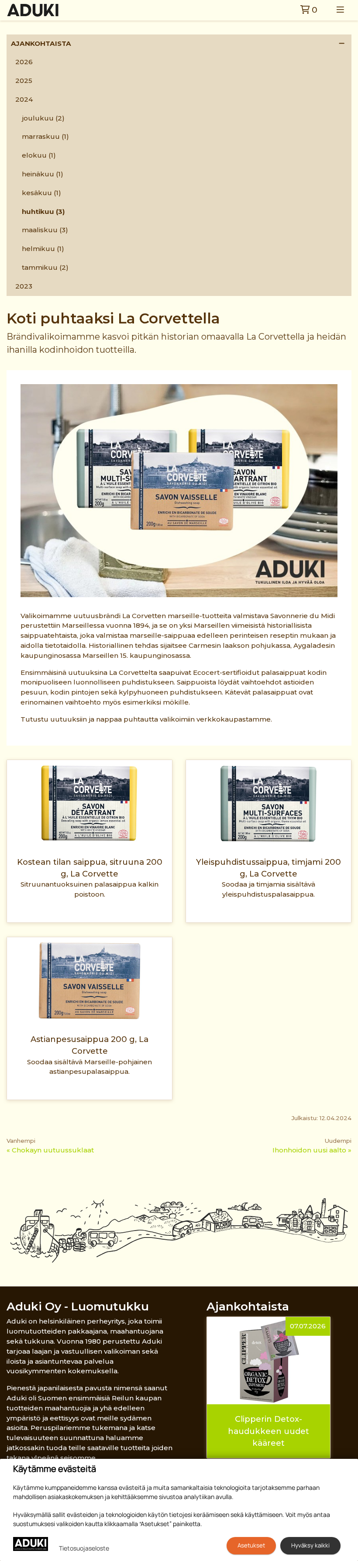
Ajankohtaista (41, 43)
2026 (24, 62)
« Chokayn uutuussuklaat (50, 1150)
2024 (24, 99)
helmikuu (43, 248)
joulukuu (43, 118)
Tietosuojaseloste (84, 1548)
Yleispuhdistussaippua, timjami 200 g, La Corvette (268, 868)
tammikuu (45, 267)
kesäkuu (41, 193)
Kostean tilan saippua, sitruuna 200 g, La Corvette (89, 868)
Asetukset (251, 1545)
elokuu (39, 155)
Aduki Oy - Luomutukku (78, 1306)
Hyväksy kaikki (310, 1545)
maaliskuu (45, 230)
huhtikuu (43, 211)
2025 (23, 80)
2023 (23, 286)
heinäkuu (42, 174)
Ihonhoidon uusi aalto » (311, 1150)
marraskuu (45, 136)
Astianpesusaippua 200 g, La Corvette (89, 1045)
